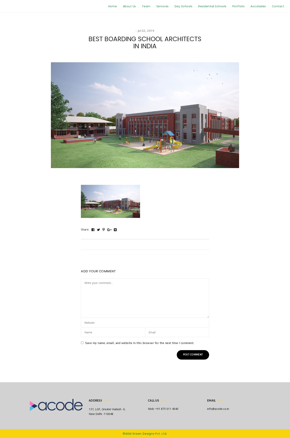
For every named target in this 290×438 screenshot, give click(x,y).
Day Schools (184, 6)
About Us (129, 6)
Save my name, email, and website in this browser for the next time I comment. (139, 343)
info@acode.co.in (218, 409)
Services (162, 6)
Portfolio (238, 6)
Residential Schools (212, 6)
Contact (278, 6)
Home (112, 6)
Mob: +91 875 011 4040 (163, 409)
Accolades (258, 6)
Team (146, 6)
